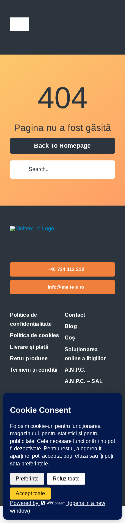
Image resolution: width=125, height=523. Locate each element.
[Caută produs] (89, 27)
